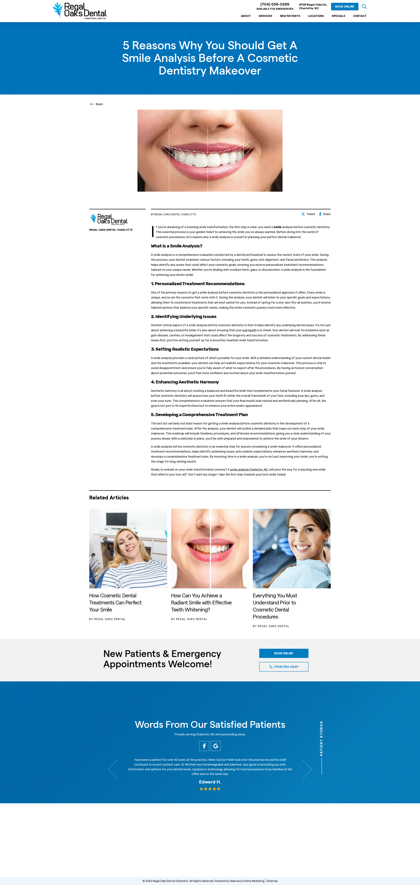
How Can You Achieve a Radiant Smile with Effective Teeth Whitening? (201, 602)
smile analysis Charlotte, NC (249, 469)
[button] (364, 6)
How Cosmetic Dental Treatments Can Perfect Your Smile (115, 602)
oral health (249, 330)
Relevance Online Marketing (247, 881)
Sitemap (272, 881)
